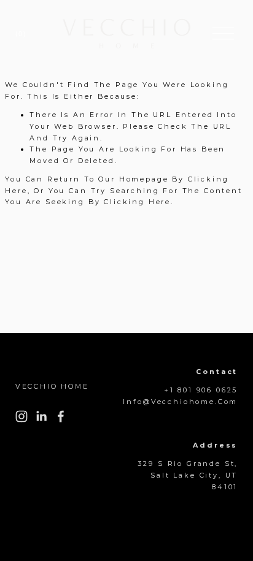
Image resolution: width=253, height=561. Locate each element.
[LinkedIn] (41, 416)
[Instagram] (21, 416)
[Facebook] (61, 416)
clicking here (137, 201)
